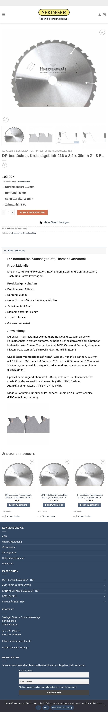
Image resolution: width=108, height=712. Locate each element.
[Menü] (3, 14)
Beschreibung (16, 250)
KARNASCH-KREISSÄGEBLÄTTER (17, 151)
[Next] (100, 76)
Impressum (7, 563)
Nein (46, 707)
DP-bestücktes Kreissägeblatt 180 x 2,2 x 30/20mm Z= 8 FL (18, 496)
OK (38, 707)
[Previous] (7, 76)
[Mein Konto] (99, 14)
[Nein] (104, 706)
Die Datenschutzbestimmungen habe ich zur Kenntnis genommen (48, 687)
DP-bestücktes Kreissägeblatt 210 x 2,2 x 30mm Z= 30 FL (54, 496)
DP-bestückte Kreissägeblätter (54, 151)
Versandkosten (23, 182)
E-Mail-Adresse (25, 670)
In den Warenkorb (32, 212)
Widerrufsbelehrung (12, 542)
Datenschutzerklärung (13, 558)
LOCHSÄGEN (9, 596)
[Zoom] (6, 119)
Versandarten (8, 547)
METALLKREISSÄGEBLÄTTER (18, 580)
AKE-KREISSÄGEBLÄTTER (16, 585)
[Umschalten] (5, 250)
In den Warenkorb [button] (18, 505)
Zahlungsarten (9, 552)
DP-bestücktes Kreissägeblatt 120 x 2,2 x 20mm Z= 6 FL (89, 496)
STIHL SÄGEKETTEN (13, 602)
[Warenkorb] (104, 14)
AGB (4, 536)
